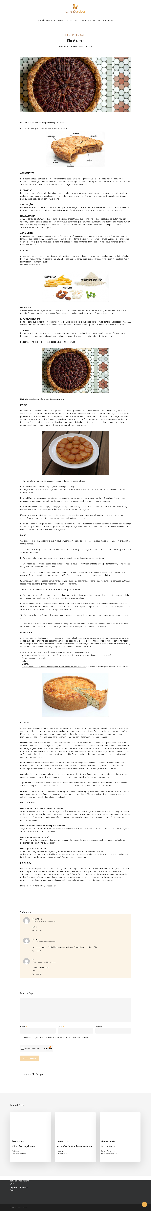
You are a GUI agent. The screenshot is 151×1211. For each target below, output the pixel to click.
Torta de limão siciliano (19, 1181)
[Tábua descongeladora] (30, 1137)
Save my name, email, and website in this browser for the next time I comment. (56, 1038)
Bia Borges (64, 46)
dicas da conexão (74, 35)
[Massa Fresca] (120, 1137)
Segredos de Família (19, 1187)
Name (23, 1027)
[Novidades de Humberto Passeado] (75, 1137)
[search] (139, 8)
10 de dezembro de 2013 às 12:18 (43, 942)
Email (61, 1027)
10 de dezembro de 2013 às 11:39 (43, 921)
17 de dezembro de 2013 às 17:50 (44, 962)
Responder (38, 930)
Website (98, 1027)
